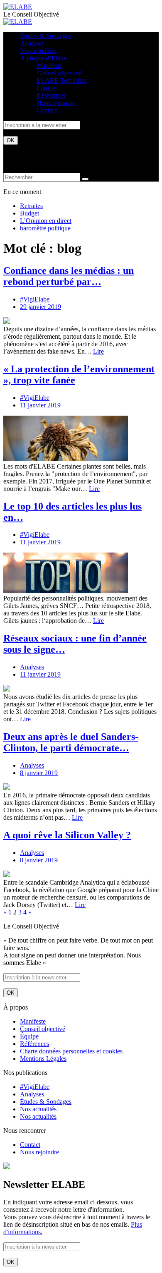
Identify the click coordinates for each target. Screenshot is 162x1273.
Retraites (31, 205)
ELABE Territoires (62, 80)
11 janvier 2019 (40, 405)
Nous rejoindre (56, 102)
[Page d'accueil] (17, 6)
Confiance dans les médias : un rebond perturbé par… (68, 276)
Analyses (32, 43)
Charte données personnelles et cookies (71, 1051)
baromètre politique (45, 228)
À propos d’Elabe (43, 58)
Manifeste (49, 65)
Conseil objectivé (59, 73)
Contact (47, 110)
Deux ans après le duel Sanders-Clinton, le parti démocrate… (70, 742)
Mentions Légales (43, 1058)
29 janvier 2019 (40, 306)
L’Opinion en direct (45, 220)
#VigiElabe (34, 299)
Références (51, 95)
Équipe (46, 87)
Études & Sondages (45, 35)
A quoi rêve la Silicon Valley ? (67, 835)
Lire (98, 351)
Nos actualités (38, 50)
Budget (29, 213)
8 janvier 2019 (39, 772)
